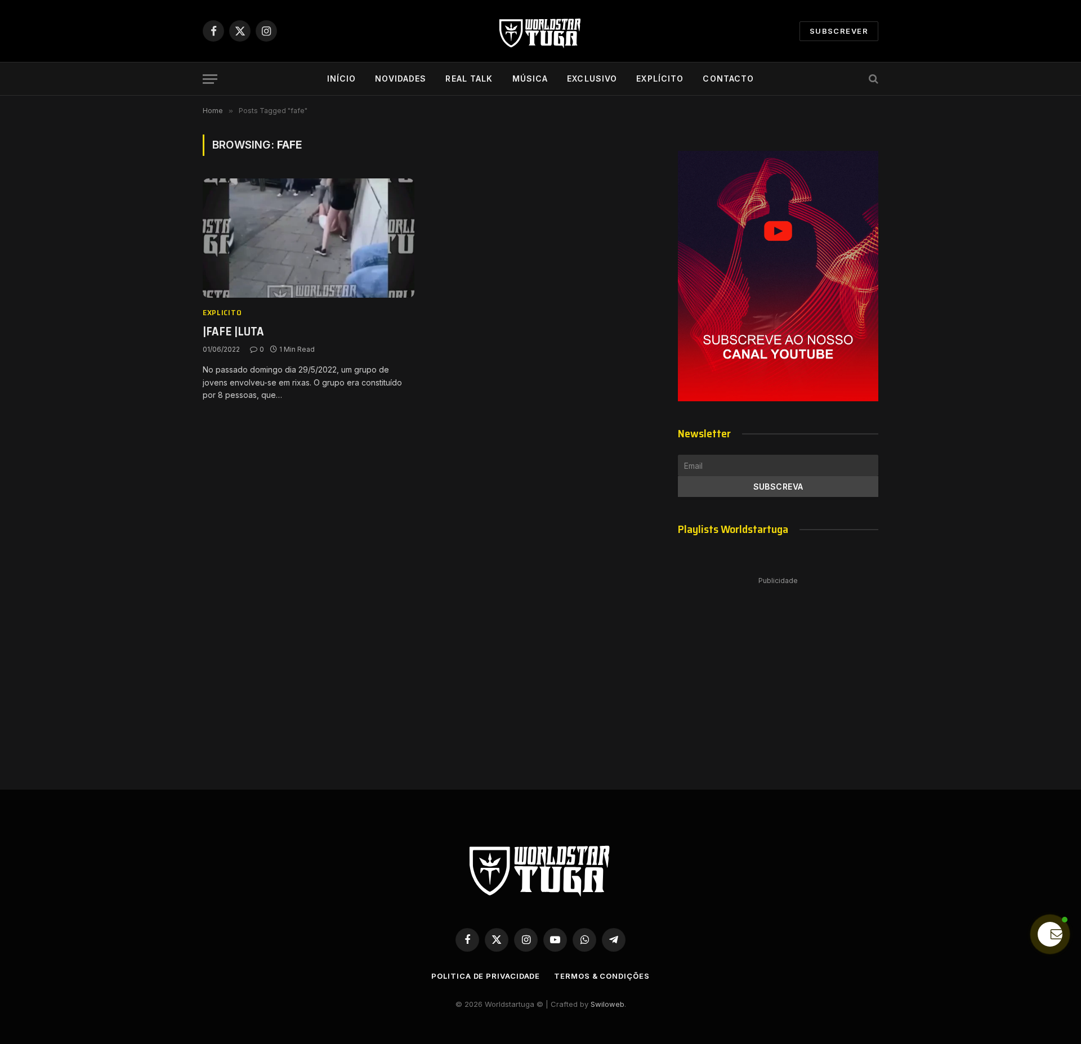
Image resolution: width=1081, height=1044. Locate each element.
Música (530, 78)
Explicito (222, 313)
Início (341, 78)
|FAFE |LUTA (233, 332)
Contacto (728, 78)
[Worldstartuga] (540, 31)
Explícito (660, 78)
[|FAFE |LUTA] (308, 238)
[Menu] (210, 79)
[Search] (872, 79)
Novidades (400, 78)
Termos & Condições (601, 975)
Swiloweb (607, 1004)
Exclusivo (592, 78)
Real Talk (469, 78)
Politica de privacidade (485, 975)
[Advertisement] (778, 671)
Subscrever (839, 30)
